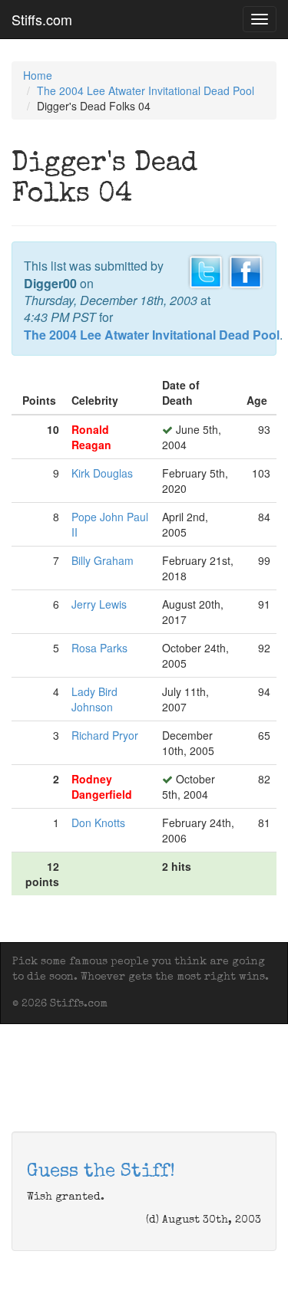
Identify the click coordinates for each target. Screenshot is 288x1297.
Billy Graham (102, 560)
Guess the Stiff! (101, 1172)
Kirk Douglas (102, 473)
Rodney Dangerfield (101, 786)
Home (37, 75)
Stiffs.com (42, 19)
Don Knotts (98, 822)
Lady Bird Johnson (94, 699)
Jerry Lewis (99, 604)
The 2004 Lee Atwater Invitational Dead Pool (145, 90)
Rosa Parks (99, 647)
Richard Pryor (104, 735)
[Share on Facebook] (245, 270)
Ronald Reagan (91, 437)
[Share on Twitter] (205, 270)
